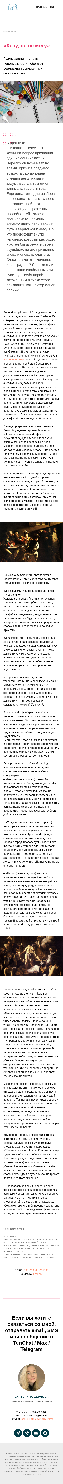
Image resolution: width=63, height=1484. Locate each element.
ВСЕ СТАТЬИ (45, 6)
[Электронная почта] (36, 1433)
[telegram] (18, 1433)
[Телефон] (27, 1433)
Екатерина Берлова (36, 1269)
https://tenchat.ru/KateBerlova (37, 1418)
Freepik (37, 1274)
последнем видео (14, 359)
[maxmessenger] (45, 1433)
